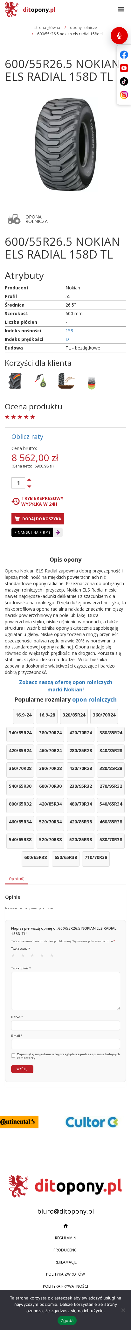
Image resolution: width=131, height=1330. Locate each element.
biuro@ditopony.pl (65, 1211)
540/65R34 (111, 804)
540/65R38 (20, 839)
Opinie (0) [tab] (16, 878)
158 (69, 331)
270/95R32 (111, 786)
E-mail (16, 1036)
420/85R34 (50, 804)
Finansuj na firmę (33, 532)
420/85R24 (20, 750)
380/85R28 (111, 768)
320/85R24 (74, 715)
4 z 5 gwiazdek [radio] (44, 956)
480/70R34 (80, 804)
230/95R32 (80, 786)
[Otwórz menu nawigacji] (121, 9)
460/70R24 (50, 750)
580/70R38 (111, 839)
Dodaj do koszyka (41, 519)
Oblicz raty (27, 436)
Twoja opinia (21, 968)
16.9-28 (47, 715)
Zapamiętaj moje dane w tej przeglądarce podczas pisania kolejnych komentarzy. (68, 1056)
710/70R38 (96, 857)
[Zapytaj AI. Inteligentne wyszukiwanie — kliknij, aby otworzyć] (119, 35)
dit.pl (39, 9)
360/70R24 (104, 715)
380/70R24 (50, 733)
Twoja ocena (20, 948)
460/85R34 (20, 822)
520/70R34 (50, 822)
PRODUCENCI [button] (65, 1250)
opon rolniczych (94, 699)
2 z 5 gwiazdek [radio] (25, 956)
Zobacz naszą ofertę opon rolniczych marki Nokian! (65, 686)
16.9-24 (23, 715)
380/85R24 (111, 733)
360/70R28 (20, 768)
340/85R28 (111, 750)
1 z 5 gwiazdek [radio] (15, 956)
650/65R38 (65, 857)
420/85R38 (80, 822)
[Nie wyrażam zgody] (123, 1310)
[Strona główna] (65, 1226)
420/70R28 (80, 768)
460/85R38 (111, 822)
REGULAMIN (65, 1238)
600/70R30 (50, 786)
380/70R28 (50, 768)
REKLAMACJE (66, 1262)
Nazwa (17, 1017)
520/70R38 (50, 839)
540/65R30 (20, 786)
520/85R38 (80, 839)
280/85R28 (80, 750)
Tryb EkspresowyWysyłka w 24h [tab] (42, 501)
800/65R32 (20, 804)
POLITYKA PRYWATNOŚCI (65, 1286)
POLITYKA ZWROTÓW (65, 1274)
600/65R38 (35, 857)
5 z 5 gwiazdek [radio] (54, 956)
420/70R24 (80, 733)
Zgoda (67, 1320)
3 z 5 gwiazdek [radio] (34, 956)
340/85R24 (20, 733)
